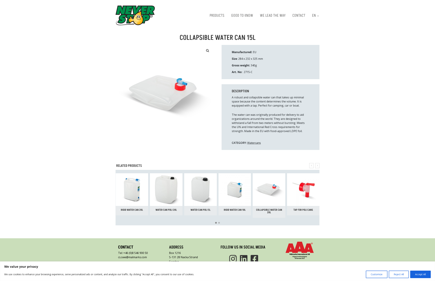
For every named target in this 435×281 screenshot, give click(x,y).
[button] (208, 51)
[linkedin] (243, 258)
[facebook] (253, 258)
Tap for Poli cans (303, 209)
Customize (376, 274)
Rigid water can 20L (132, 209)
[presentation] (311, 165)
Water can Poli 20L (166, 209)
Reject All (399, 274)
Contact (298, 15)
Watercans (254, 143)
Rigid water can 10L (235, 209)
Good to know (242, 15)
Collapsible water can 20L (269, 211)
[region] (217, 271)
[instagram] (232, 258)
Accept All (420, 274)
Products (217, 15)
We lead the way (273, 15)
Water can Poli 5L (200, 209)
